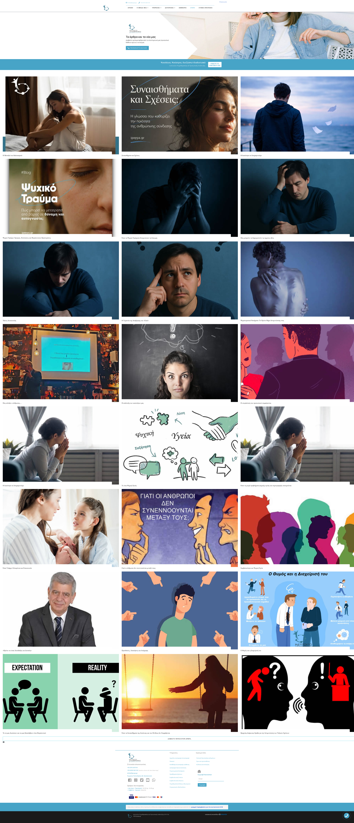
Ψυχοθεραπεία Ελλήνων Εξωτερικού (180, 784)
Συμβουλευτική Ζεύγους (176, 780)
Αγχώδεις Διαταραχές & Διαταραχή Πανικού (179, 759)
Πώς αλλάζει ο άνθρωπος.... (12, 403)
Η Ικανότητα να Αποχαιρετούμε (251, 155)
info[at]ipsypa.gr (132, 773)
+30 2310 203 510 (132, 767)
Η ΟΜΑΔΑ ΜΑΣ (142, 7)
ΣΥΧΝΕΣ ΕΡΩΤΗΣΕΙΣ (205, 7)
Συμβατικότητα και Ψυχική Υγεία (252, 568)
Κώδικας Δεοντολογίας (202, 764)
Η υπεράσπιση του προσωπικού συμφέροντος (256, 403)
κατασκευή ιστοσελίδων (212, 814)
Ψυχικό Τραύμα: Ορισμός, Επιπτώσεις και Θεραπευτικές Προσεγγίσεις (27, 238)
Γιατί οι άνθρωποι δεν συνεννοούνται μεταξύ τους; (139, 568)
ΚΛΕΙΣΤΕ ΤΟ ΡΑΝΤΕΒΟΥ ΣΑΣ (214, 64)
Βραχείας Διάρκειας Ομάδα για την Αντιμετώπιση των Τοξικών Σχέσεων (265, 733)
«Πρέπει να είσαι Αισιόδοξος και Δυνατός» (17, 650)
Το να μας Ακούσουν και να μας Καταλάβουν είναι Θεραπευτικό (24, 733)
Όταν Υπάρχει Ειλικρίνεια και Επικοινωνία (17, 568)
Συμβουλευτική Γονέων (176, 777)
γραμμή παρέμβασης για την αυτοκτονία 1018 (207, 807)
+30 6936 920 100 (132, 770)
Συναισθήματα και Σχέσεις (130, 155)
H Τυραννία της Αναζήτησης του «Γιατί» (135, 320)
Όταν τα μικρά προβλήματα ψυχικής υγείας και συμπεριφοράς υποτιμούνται (266, 486)
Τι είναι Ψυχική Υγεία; (129, 486)
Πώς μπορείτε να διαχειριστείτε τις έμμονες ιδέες (257, 238)
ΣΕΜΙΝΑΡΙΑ (183, 7)
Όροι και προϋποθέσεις (203, 761)
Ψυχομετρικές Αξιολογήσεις (177, 787)
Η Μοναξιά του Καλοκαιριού (12, 155)
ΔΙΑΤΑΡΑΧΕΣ (169, 7)
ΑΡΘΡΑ (192, 7)
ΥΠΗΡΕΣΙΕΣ (156, 7)
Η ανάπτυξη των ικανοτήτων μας (133, 403)
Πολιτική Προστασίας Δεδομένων (205, 758)
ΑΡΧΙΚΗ (130, 7)
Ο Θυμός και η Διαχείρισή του (251, 650)
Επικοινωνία (223, 2)
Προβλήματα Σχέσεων (176, 774)
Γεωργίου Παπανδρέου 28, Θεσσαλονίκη (139, 776)
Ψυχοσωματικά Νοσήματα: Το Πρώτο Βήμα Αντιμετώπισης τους (262, 320)
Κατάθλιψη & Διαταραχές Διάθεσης (179, 764)
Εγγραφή (202, 785)
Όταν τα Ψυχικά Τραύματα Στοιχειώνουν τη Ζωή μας (139, 238)
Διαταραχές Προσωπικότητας (178, 768)
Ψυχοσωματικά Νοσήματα (177, 771)
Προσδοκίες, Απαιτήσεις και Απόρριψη (135, 650)
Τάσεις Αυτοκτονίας (9, 320)
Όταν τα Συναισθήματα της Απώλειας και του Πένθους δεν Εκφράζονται (146, 733)
